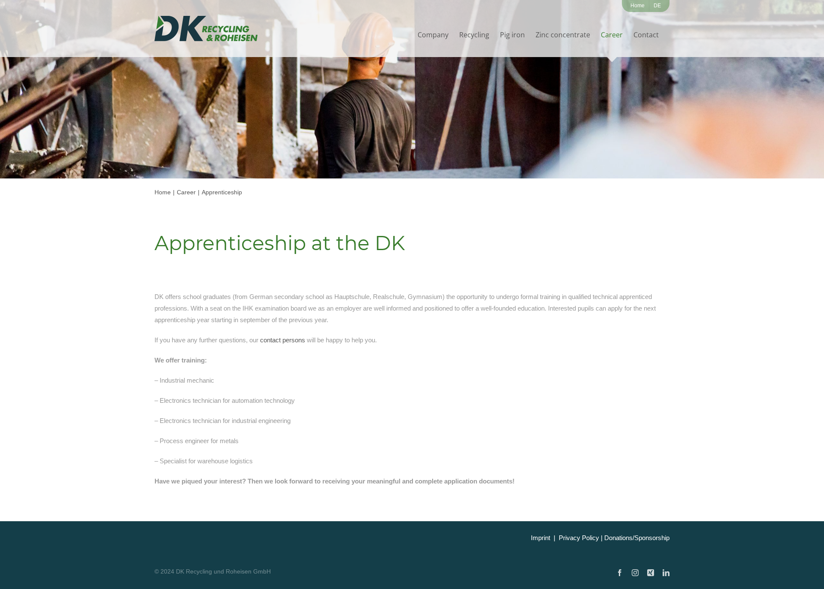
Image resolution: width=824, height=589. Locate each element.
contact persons (282, 340)
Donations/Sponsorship (637, 537)
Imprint (540, 537)
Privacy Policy (579, 537)
